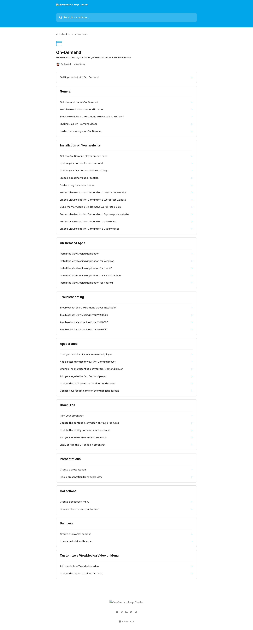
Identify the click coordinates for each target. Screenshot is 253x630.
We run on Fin (128, 621)
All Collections (63, 34)
